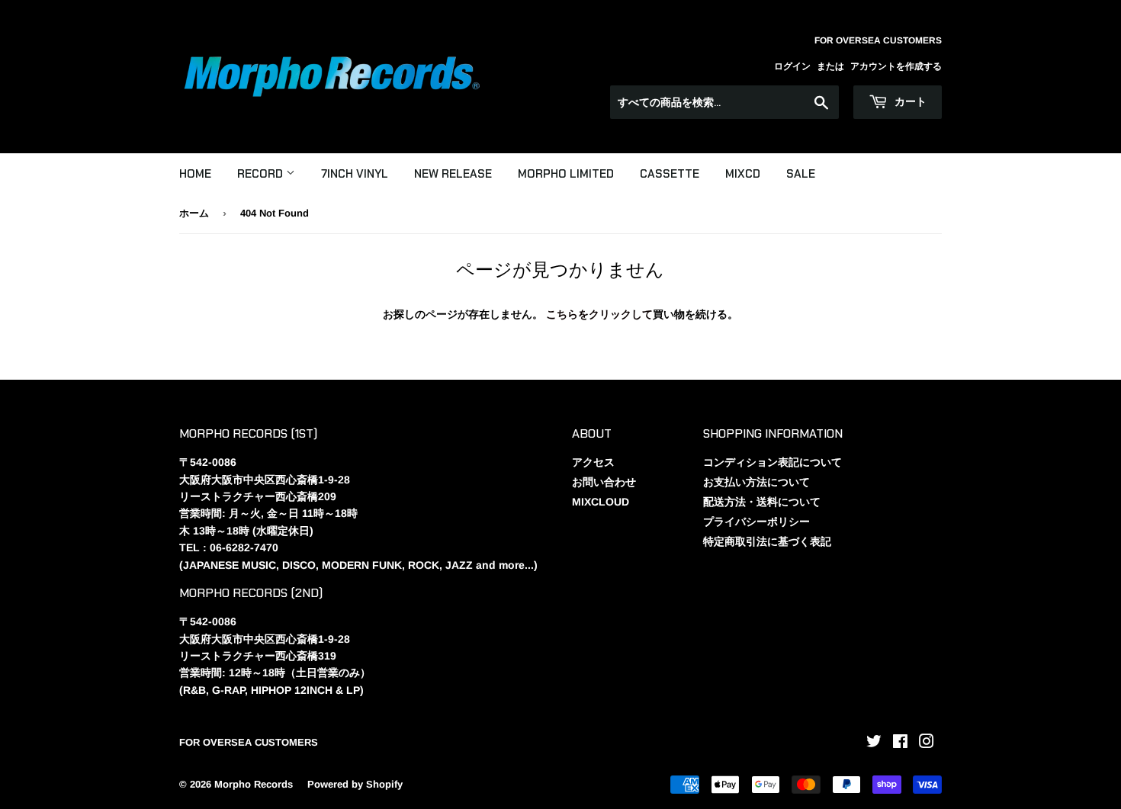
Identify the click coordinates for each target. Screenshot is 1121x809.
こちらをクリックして (599, 314)
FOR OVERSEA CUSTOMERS (248, 742)
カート (909, 101)
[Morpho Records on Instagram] (926, 743)
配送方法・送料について (762, 502)
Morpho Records (253, 784)
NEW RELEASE (453, 173)
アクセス (593, 462)
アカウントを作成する (896, 66)
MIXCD (742, 173)
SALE (800, 173)
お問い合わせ (604, 482)
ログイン (792, 66)
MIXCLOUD (600, 502)
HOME (195, 173)
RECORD (261, 173)
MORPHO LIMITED (566, 173)
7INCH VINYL (354, 173)
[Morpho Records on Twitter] (874, 743)
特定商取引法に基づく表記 (767, 541)
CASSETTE (669, 173)
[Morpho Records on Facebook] (900, 743)
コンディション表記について (772, 462)
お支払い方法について (756, 482)
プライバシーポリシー (756, 521)
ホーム (194, 213)
